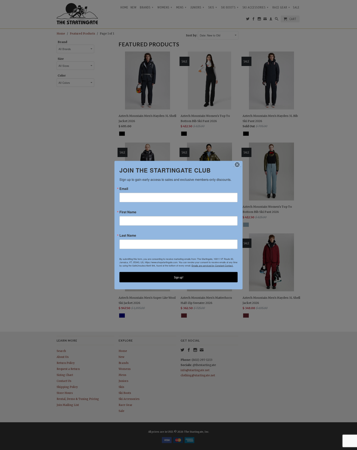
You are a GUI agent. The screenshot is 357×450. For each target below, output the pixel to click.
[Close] (237, 164)
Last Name (127, 235)
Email (123, 188)
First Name (127, 212)
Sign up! (178, 277)
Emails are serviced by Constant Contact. (212, 265)
